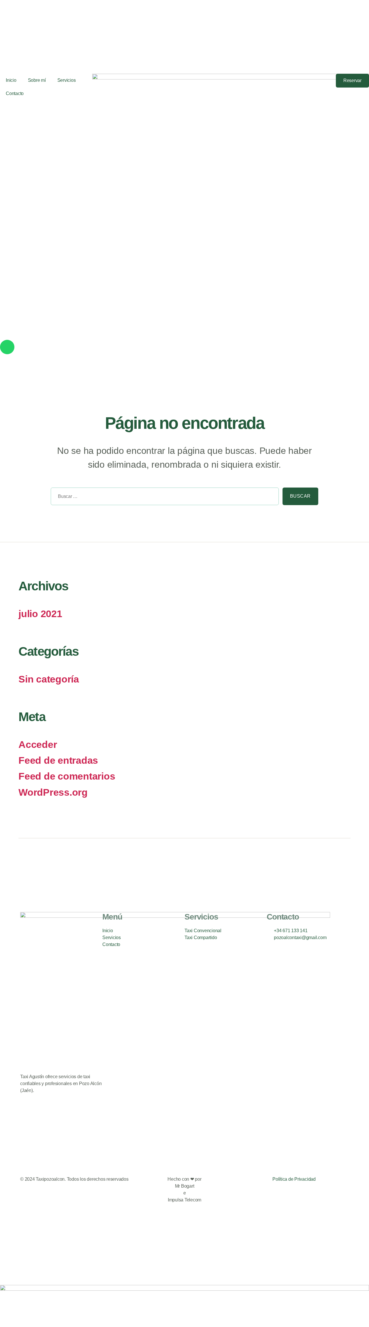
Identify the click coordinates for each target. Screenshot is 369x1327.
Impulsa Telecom (184, 1199)
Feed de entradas (58, 760)
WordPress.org (53, 792)
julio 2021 (40, 613)
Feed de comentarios (66, 776)
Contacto (15, 93)
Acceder (37, 744)
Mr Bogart (184, 1186)
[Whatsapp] (7, 347)
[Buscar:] (163, 498)
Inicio (11, 80)
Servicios (66, 80)
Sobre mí (37, 80)
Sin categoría (48, 679)
